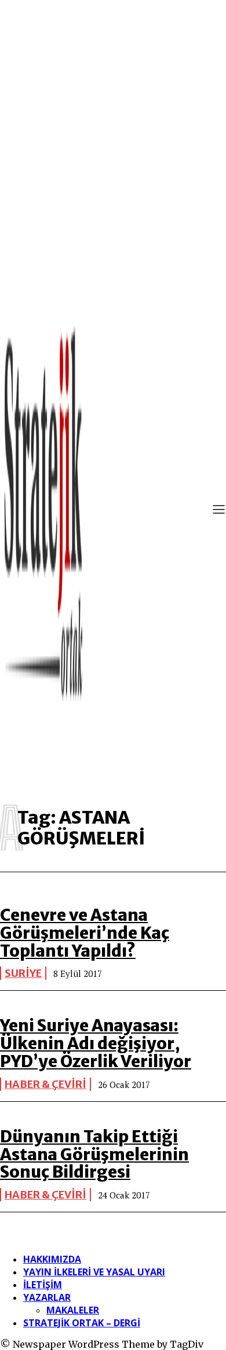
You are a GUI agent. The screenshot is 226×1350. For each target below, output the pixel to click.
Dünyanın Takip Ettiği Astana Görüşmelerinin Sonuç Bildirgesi (94, 1154)
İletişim (42, 1284)
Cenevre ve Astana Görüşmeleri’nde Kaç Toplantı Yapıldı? (84, 933)
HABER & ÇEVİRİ (45, 1084)
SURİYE (23, 973)
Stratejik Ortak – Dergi (81, 1322)
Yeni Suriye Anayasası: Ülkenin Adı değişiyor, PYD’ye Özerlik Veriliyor (95, 1043)
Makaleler (72, 1310)
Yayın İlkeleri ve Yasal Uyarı (94, 1272)
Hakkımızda (52, 1259)
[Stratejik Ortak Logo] (43, 510)
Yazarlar (47, 1297)
